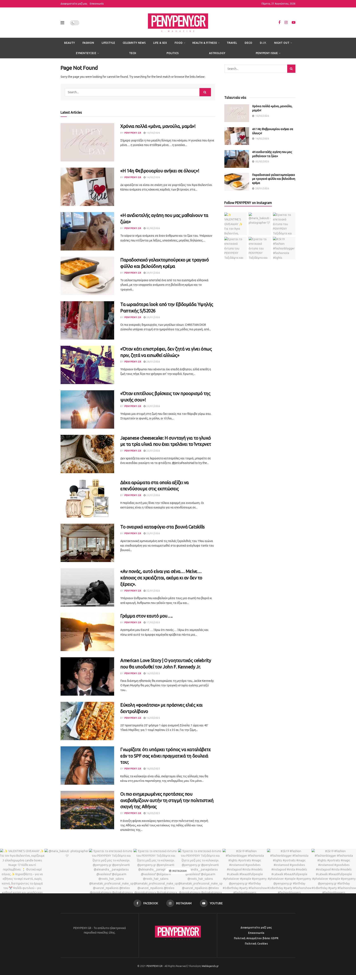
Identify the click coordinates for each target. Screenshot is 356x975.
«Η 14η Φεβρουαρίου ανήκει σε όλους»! (159, 170)
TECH (132, 53)
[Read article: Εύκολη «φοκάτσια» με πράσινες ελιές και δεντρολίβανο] (87, 721)
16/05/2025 (153, 673)
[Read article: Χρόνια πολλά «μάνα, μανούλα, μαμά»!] (87, 142)
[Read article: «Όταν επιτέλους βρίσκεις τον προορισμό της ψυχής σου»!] (87, 409)
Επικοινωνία (97, 3)
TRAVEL (232, 42)
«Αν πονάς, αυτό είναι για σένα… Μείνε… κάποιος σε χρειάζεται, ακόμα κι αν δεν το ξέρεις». (161, 578)
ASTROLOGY (217, 53)
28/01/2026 (153, 361)
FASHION (88, 42)
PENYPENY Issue (267, 53)
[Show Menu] (62, 22)
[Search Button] (205, 92)
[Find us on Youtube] (293, 22)
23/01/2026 (153, 406)
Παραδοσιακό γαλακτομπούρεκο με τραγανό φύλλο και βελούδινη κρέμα (273, 179)
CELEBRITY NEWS (134, 42)
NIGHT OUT (281, 42)
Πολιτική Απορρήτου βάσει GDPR (256, 938)
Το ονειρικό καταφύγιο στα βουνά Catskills (162, 526)
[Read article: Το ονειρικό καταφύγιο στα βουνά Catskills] (87, 543)
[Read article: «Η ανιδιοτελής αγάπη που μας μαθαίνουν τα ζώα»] (87, 231)
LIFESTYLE (108, 42)
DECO (248, 42)
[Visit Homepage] (178, 22)
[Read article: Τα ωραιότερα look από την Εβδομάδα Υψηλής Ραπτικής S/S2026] (87, 320)
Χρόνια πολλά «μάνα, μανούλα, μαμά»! (158, 126)
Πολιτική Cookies (256, 943)
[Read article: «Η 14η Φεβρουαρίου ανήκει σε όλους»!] (87, 187)
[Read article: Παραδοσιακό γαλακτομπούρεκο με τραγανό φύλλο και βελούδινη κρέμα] (87, 276)
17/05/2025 (153, 622)
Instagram (179, 871)
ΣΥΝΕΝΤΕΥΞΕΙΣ (86, 53)
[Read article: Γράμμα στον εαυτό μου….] (87, 632)
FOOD (179, 42)
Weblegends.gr (210, 966)
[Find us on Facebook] (279, 22)
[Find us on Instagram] (286, 22)
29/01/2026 (153, 273)
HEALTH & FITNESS (204, 42)
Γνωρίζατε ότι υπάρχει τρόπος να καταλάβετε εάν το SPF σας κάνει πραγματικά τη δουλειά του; (165, 756)
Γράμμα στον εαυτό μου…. (146, 615)
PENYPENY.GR (132, 133)
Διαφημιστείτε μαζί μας (74, 3)
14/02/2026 (153, 177)
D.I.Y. (263, 42)
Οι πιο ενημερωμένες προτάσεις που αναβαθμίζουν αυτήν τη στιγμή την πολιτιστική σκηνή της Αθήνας (167, 800)
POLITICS (173, 53)
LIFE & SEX (160, 42)
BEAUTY (69, 42)
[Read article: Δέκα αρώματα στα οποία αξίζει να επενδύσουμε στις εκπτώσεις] (87, 498)
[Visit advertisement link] (259, 83)
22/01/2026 (153, 590)
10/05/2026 (153, 133)
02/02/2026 (153, 228)
